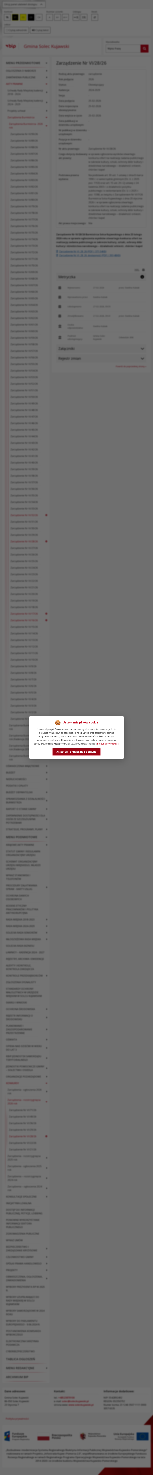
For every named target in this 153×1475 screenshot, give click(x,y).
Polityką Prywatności (108, 743)
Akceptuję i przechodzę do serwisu (76, 751)
